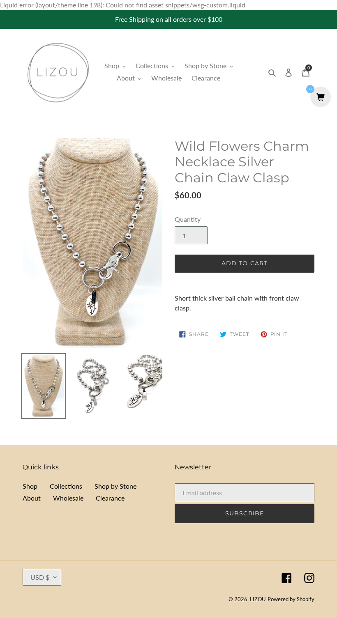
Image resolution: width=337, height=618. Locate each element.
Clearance (110, 498)
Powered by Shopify (291, 599)
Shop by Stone (115, 486)
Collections (66, 486)
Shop (30, 486)
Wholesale (68, 498)
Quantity (188, 219)
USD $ (39, 577)
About (32, 498)
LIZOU (258, 599)
